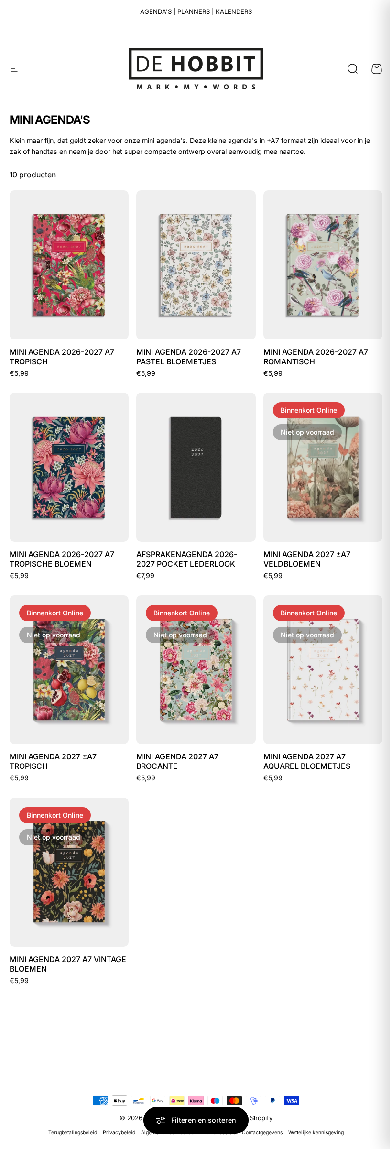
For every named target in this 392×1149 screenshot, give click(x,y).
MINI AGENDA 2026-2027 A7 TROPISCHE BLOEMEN (62, 559)
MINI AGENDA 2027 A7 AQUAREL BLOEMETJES (306, 761)
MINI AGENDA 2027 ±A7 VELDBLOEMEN (306, 559)
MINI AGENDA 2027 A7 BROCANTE (177, 761)
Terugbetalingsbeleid (72, 1132)
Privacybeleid (119, 1132)
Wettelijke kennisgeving (316, 1132)
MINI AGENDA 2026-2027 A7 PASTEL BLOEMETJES (188, 356)
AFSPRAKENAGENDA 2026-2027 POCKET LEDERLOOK (186, 559)
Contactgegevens (262, 1132)
